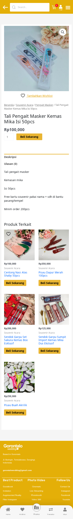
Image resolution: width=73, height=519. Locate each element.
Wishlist (22, 514)
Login (60, 10)
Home (8, 514)
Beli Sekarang (29, 137)
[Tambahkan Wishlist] (9, 233)
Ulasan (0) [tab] (10, 164)
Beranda (9, 105)
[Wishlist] (22, 510)
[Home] (8, 510)
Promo (36, 514)
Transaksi (50, 514)
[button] (54, 7)
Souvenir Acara (24, 105)
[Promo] (37, 507)
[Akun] (65, 510)
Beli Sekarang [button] (15, 283)
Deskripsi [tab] (10, 157)
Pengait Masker (44, 105)
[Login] (61, 7)
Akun (65, 514)
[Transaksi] (51, 510)
